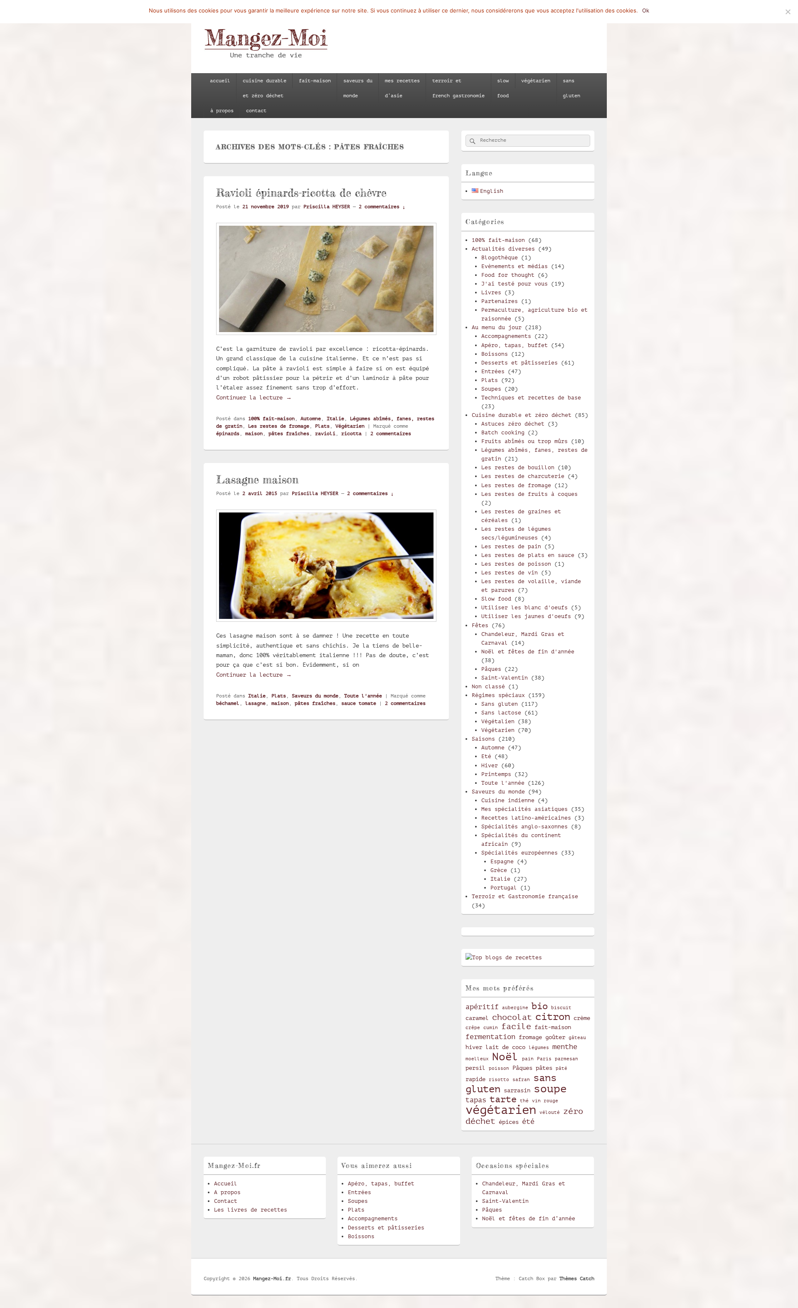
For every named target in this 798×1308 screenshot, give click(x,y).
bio (540, 1006)
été (528, 1122)
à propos (222, 110)
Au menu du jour (497, 327)
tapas (476, 1100)
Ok (645, 10)
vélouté (549, 1112)
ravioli (325, 433)
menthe (564, 1047)
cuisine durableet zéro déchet (264, 88)
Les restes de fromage (278, 426)
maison (254, 433)
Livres (491, 292)
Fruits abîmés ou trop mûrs (524, 441)
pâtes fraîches (288, 433)
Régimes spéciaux (498, 695)
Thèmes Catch (576, 1278)
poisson (499, 1068)
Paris (544, 1059)
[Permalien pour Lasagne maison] (326, 626)
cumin (490, 1027)
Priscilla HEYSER (326, 206)
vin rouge (545, 1101)
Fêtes (480, 625)
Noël (505, 1057)
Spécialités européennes (519, 853)
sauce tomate (358, 703)
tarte (503, 1099)
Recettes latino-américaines (526, 818)
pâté (561, 1068)
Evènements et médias (514, 266)
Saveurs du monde (315, 696)
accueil (220, 81)
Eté (486, 756)
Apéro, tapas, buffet (514, 345)
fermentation (490, 1037)
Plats (322, 426)
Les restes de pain (511, 546)
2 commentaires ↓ (382, 206)
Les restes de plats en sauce (527, 555)
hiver (474, 1047)
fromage (530, 1037)
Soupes (491, 389)
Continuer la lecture (254, 397)
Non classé (488, 686)
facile (516, 1026)
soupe (550, 1089)
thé (524, 1101)
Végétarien (350, 426)
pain (528, 1059)
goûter (555, 1037)
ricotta (351, 433)
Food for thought (507, 275)
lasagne (255, 703)
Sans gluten (499, 704)
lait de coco (505, 1047)
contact (256, 110)
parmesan (566, 1059)
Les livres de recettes (250, 1210)
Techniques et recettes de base (531, 397)
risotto (499, 1079)
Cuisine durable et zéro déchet (521, 415)
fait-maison (315, 81)
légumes (539, 1047)
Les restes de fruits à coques (529, 494)
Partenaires (499, 301)
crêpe (473, 1027)
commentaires (390, 433)
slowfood (503, 88)
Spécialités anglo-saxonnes (524, 826)
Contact (225, 1201)
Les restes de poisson (516, 564)
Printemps (496, 774)
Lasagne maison (257, 479)
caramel (477, 1018)
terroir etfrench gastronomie (458, 88)
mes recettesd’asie (402, 88)
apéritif (482, 1007)
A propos (227, 1192)
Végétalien (498, 721)
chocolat (512, 1017)
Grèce (498, 870)
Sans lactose (501, 712)
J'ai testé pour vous (514, 284)
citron (552, 1016)
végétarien (535, 81)
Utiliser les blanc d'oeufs (524, 607)
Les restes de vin (509, 572)
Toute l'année (363, 696)
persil (475, 1067)
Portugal (503, 887)
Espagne (502, 861)
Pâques (491, 669)
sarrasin (517, 1090)
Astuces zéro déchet (512, 424)
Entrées (493, 371)
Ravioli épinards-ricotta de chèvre (301, 192)
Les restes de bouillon (517, 467)
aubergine (515, 1007)
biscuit (561, 1007)
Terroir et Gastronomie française (525, 896)
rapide (475, 1079)
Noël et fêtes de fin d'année (527, 651)
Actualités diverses (503, 249)
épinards (227, 433)
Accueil (225, 1183)
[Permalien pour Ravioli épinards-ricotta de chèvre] (326, 339)
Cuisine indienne (507, 800)
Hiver (489, 765)
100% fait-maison (271, 418)
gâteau (577, 1037)
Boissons (494, 354)
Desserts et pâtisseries (519, 363)
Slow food (496, 599)
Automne (310, 418)
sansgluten (571, 88)
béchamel (227, 703)
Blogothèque (499, 257)
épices (509, 1121)
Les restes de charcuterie (522, 476)
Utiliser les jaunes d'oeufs (526, 616)
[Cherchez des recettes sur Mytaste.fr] (504, 957)
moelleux (477, 1059)
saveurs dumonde (357, 88)
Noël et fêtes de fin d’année (528, 1218)
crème (582, 1018)
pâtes (544, 1067)
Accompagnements (506, 336)
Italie (335, 418)
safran (521, 1079)
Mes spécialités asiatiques (524, 809)
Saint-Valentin (504, 678)
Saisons (483, 739)
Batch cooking (503, 432)
